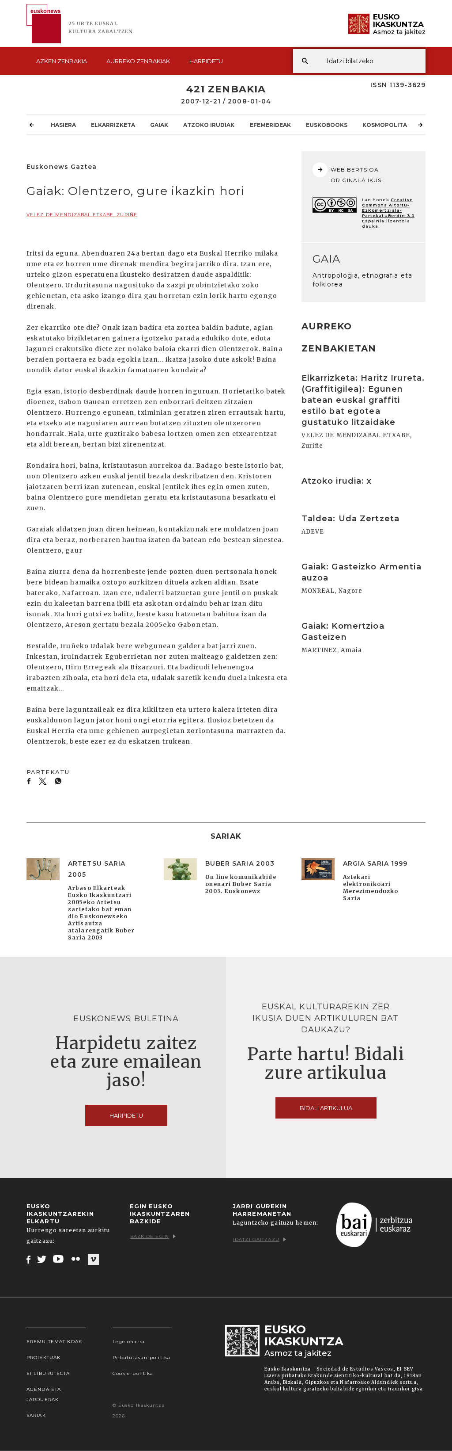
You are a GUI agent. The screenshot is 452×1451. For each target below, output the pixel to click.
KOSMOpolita (384, 125)
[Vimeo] (93, 1259)
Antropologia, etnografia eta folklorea (362, 279)
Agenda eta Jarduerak (43, 1394)
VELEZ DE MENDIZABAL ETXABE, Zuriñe (81, 215)
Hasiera (63, 125)
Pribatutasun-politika (142, 1357)
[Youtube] (59, 1259)
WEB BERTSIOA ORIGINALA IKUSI (357, 174)
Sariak (36, 1415)
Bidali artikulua (326, 1107)
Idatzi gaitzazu (256, 1239)
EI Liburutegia (48, 1373)
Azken (61, 61)
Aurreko (138, 61)
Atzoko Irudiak (208, 125)
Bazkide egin (149, 1236)
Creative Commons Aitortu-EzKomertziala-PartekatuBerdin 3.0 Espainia (388, 210)
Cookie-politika (133, 1373)
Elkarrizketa (113, 125)
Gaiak (159, 125)
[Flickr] (76, 1259)
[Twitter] (42, 1259)
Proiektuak (43, 1357)
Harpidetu (206, 61)
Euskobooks (326, 125)
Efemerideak (270, 125)
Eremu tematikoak (54, 1341)
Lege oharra (129, 1341)
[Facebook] (28, 1259)
